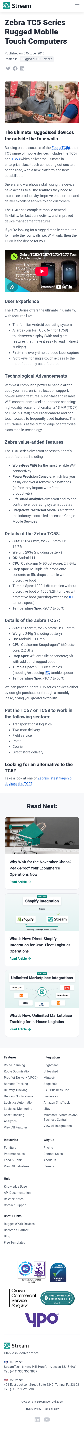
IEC (71, 597)
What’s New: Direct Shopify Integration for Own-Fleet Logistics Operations (40, 944)
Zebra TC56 (61, 148)
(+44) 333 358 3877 (23, 1371)
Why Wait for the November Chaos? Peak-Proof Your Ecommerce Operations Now (40, 868)
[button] (77, 5)
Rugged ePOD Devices (36, 59)
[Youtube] (46, 1419)
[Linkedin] (37, 1419)
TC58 (15, 159)
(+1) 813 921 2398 (23, 1389)
